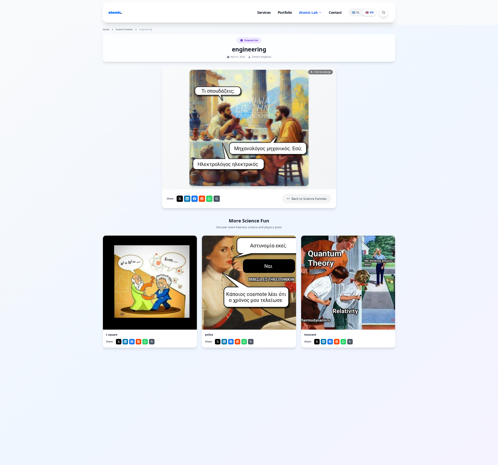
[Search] (383, 12)
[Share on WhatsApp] (209, 199)
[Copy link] (217, 199)
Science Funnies (124, 29)
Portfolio (285, 12)
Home (106, 29)
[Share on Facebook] (194, 199)
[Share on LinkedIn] (187, 199)
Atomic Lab (308, 12)
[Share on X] (180, 199)
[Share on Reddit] (202, 199)
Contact (335, 12)
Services (264, 12)
